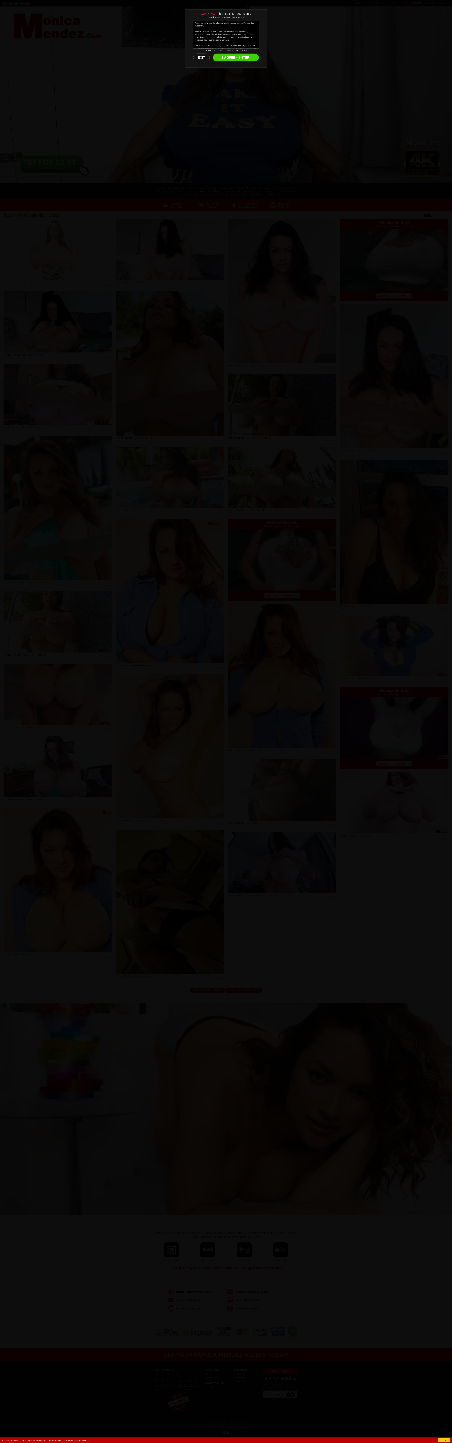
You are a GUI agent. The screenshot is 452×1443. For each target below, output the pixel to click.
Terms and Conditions (225, 50)
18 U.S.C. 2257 (210, 50)
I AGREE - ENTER (236, 57)
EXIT (201, 57)
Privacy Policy (241, 50)
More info (85, 1440)
